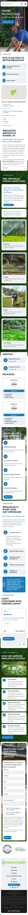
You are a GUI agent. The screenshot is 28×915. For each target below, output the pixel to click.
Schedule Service (7, 22)
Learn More (8, 205)
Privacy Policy (6, 826)
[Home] (7, 4)
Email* (5, 781)
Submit (6, 837)
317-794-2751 (7, 108)
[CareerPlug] (15, 887)
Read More (7, 623)
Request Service (7, 737)
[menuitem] (6, 907)
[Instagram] (17, 887)
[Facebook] (10, 887)
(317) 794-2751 (17, 826)
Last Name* (6, 775)
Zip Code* (6, 794)
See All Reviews (8, 638)
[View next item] (24, 644)
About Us (7, 497)
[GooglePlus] (13, 887)
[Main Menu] (26, 4)
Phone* (5, 788)
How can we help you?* (9, 800)
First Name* (6, 769)
